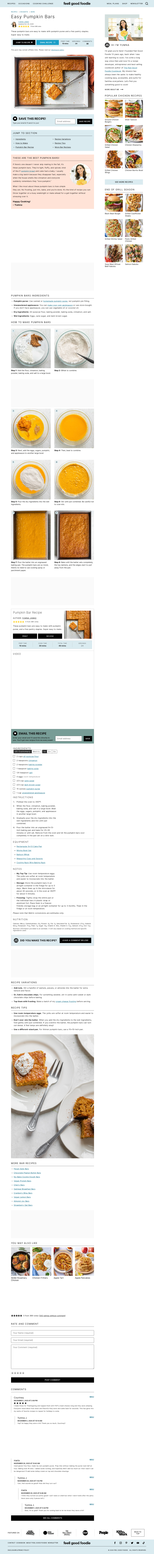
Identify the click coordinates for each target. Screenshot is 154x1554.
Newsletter (137, 3)
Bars (33, 12)
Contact (11, 1543)
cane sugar (29, 781)
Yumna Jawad (23, 22)
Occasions (24, 3)
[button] (19, 26)
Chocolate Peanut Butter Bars (27, 1173)
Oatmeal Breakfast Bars (24, 1189)
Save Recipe (84, 121)
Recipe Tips (60, 143)
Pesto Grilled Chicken (130, 240)
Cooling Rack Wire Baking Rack (31, 862)
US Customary (23, 751)
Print (25, 636)
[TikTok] (143, 1542)
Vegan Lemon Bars (22, 1197)
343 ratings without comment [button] (52, 1316)
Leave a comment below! (75, 940)
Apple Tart (59, 1278)
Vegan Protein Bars (22, 1181)
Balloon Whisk (23, 854)
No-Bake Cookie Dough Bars (27, 1177)
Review (50, 636)
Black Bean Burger (112, 213)
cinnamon (33, 760)
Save (87, 738)
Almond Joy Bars (21, 1201)
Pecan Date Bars (21, 1169)
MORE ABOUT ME (112, 89)
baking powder (35, 764)
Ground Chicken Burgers (112, 120)
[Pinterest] (126, 1542)
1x (44, 751)
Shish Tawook (131, 119)
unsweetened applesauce (33, 793)
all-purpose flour (31, 756)
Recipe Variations (63, 139)
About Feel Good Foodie (36, 1543)
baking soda (33, 768)
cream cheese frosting (66, 1001)
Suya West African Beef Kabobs (112, 265)
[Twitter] (132, 1542)
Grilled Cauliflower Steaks (133, 214)
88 (87, 43)
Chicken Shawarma (133, 145)
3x (54, 751)
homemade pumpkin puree (55, 301)
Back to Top (137, 1533)
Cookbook (20, 1543)
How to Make (22, 143)
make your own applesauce (60, 305)
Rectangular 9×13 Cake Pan (29, 846)
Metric (36, 751)
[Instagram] (120, 1542)
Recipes (11, 3)
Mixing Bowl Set (24, 850)
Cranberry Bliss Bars (23, 1193)
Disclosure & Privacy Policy (18, 1550)
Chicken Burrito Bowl (134, 170)
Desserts (24, 12)
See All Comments (52, 1518)
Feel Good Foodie (77, 3)
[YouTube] (137, 1542)
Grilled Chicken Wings (111, 171)
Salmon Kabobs (131, 264)
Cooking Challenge (43, 3)
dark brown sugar (32, 785)
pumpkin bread (28, 171)
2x (49, 751)
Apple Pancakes (82, 1278)
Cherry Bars (19, 1185)
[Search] (146, 3)
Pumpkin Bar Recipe (25, 147)
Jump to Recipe (24, 42)
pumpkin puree (33, 789)
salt (30, 772)
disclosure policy (57, 50)
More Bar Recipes (63, 147)
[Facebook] (114, 1542)
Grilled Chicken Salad (111, 146)
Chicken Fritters (40, 1278)
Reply (92, 1397)
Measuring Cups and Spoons (30, 858)
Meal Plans (113, 3)
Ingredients (21, 139)
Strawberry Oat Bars (23, 1205)
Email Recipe (46, 42)
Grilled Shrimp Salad (113, 239)
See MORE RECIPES (124, 182)
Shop (124, 3)
